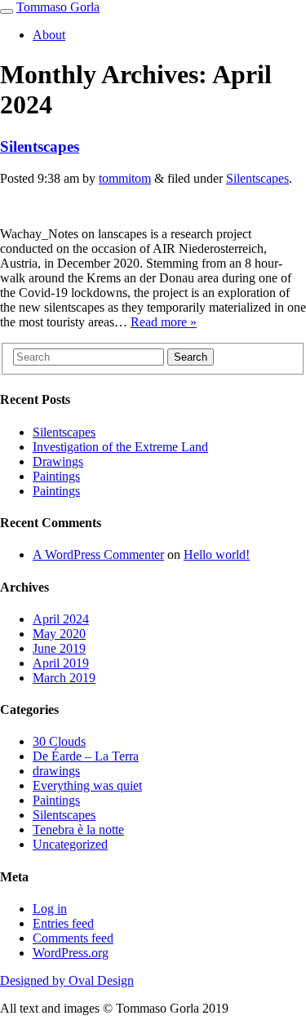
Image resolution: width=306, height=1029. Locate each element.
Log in (50, 909)
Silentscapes (39, 146)
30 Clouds (59, 741)
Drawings (58, 461)
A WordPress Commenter (98, 554)
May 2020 (59, 634)
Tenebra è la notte (78, 829)
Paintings (56, 476)
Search (190, 357)
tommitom (125, 178)
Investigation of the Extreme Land (120, 447)
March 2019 (64, 678)
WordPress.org (71, 953)
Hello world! (217, 554)
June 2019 (59, 648)
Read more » (164, 322)
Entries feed (63, 923)
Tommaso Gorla (58, 7)
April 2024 (61, 619)
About (49, 35)
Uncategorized (70, 844)
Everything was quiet (87, 785)
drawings (56, 771)
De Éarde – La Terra (86, 756)
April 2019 (61, 663)
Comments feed (73, 938)
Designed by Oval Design (67, 980)
